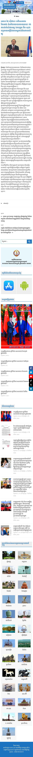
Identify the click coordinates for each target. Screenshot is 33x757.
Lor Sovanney (22, 63)
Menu (17, 16)
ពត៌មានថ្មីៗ (5, 203)
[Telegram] (31, 372)
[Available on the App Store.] (8, 286)
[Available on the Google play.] (24, 286)
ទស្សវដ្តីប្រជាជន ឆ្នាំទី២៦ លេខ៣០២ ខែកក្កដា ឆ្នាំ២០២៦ (14, 352)
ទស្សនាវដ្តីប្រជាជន (8, 299)
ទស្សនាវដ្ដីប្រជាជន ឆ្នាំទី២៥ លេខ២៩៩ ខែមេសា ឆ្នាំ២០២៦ (14, 383)
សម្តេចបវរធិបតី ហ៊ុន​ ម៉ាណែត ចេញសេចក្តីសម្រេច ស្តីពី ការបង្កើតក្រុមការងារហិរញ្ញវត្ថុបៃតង (22, 528)
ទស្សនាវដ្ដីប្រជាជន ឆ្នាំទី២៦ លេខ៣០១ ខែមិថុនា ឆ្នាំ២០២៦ (15, 362)
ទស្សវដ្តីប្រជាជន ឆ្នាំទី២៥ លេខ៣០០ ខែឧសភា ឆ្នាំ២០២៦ (14, 372)
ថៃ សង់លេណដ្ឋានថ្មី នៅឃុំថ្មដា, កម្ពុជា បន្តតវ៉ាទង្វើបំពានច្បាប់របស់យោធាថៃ (22, 428)
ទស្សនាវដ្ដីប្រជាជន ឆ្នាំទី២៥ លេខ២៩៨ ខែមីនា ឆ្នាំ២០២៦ (14, 393)
